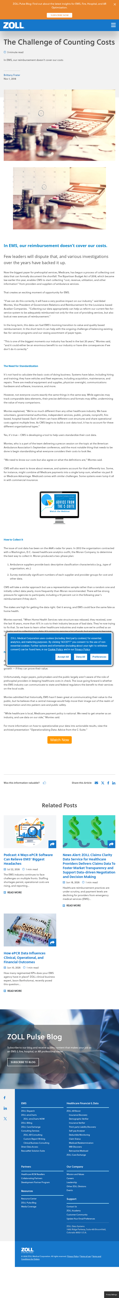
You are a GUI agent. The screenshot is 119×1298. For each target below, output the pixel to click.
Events (70, 1190)
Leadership (72, 1182)
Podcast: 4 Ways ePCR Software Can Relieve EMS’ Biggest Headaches (28, 859)
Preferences (99, 656)
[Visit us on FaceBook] (4, 1098)
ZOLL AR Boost (74, 1110)
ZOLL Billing (26, 1122)
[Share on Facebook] (108, 782)
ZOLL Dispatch (28, 1110)
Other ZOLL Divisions (76, 1186)
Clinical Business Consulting (36, 1142)
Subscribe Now (59, 15)
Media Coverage (28, 1206)
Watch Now (59, 740)
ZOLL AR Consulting (33, 1134)
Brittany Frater (12, 75)
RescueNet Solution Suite (33, 1150)
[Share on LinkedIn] (113, 782)
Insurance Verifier (77, 1122)
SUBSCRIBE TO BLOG (23, 1062)
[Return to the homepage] (14, 25)
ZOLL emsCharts (29, 1115)
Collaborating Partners (31, 1178)
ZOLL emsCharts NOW (34, 1118)
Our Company (75, 1166)
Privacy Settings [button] (111, 1295)
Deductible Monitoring (79, 1134)
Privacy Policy (73, 1256)
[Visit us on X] (5, 1119)
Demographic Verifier (78, 1118)
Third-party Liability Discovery (82, 1126)
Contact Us (72, 1206)
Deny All (80, 656)
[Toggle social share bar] (52, 844)
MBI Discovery (75, 1146)
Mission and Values (75, 1174)
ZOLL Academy (74, 1210)
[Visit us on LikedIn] (5, 1109)
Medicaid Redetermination (81, 1142)
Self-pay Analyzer (77, 1130)
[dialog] (59, 649)
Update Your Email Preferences (81, 1218)
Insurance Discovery (78, 1115)
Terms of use (85, 1256)
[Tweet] (102, 783)
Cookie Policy (55, 649)
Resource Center (29, 1198)
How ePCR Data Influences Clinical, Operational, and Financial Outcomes (24, 957)
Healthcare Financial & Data (83, 1103)
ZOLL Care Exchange (30, 1126)
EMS (23, 1103)
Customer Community (77, 1214)
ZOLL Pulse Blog (28, 1202)
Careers (70, 1178)
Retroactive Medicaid (78, 1150)
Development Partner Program (35, 1182)
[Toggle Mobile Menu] (113, 25)
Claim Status (75, 1138)
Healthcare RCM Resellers (33, 1174)
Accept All (63, 656)
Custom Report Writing (34, 1138)
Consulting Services (30, 1130)
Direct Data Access (29, 1146)
